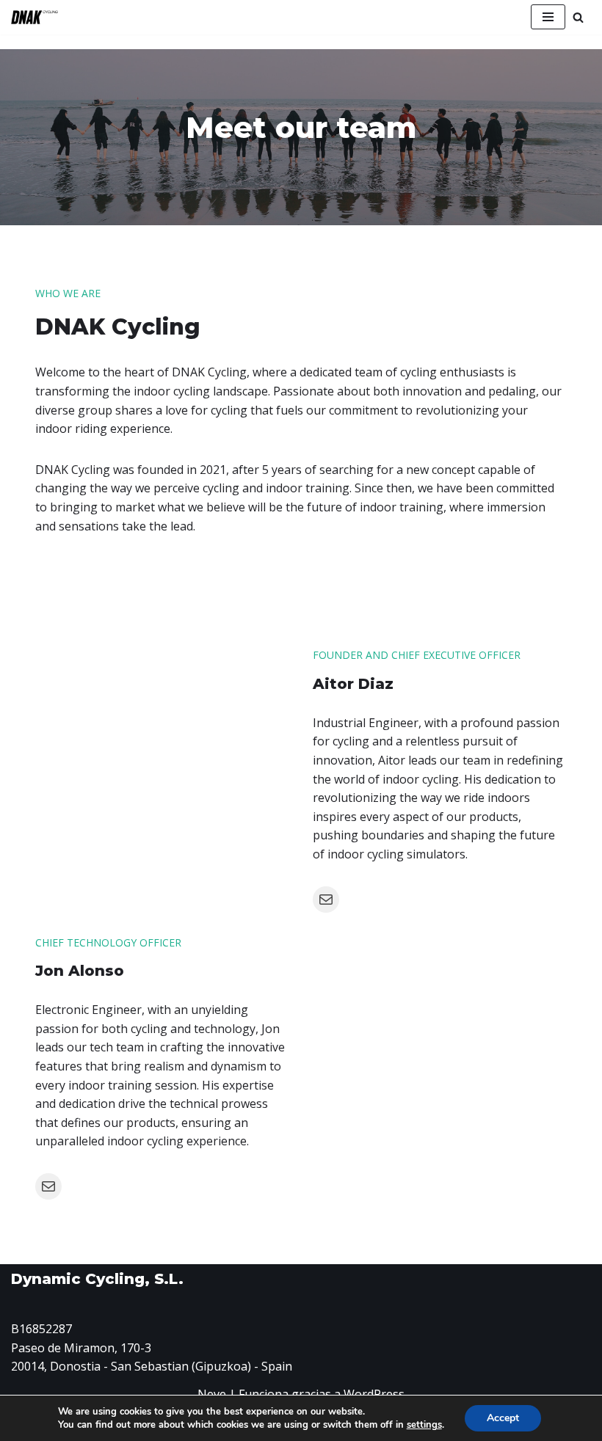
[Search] (578, 17)
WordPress (374, 1394)
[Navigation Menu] (548, 16)
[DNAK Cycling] (34, 17)
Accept (503, 1418)
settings (424, 1424)
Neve (211, 1394)
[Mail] (326, 899)
